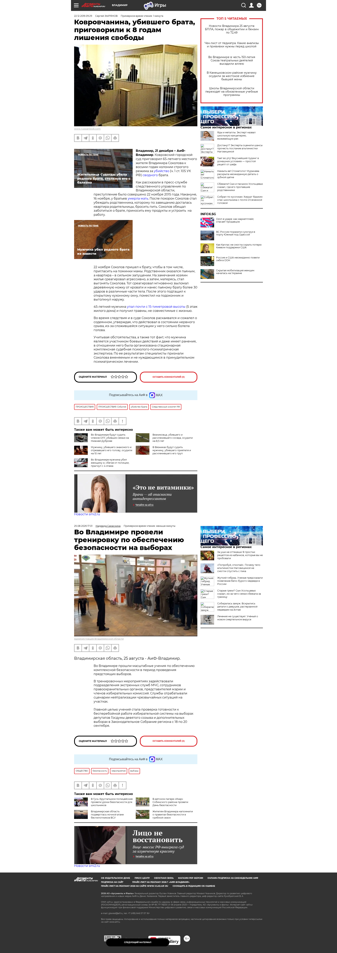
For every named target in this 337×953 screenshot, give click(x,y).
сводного (150, 175)
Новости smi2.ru (87, 514)
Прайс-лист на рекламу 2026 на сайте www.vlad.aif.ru (134, 886)
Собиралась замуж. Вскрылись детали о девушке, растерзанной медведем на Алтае (237, 606)
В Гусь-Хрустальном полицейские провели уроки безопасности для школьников (112, 802)
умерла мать (138, 198)
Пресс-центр (142, 878)
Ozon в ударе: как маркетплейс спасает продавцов (235, 220)
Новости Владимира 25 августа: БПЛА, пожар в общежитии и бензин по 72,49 (232, 29)
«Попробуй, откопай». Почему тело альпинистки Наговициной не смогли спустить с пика (238, 568)
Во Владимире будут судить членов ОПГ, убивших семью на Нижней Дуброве (110, 437)
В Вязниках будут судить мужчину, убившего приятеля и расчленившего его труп (172, 450)
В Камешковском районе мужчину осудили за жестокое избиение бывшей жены (232, 76)
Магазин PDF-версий (190, 878)
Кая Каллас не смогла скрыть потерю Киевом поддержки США (239, 246)
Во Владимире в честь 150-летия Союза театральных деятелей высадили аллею (231, 60)
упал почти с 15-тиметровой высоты (156, 307)
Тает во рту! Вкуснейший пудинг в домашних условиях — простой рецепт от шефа (238, 161)
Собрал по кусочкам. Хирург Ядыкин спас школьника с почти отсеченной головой (240, 199)
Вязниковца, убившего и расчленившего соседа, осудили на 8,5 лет (173, 437)
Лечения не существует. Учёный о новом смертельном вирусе (237, 618)
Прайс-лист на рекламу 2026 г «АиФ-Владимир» (161, 882)
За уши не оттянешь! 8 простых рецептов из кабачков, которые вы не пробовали (240, 555)
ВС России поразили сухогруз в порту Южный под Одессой (235, 233)
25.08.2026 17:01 (83, 525)
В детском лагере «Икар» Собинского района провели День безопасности (170, 802)
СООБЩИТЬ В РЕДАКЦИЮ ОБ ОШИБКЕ (194, 886)
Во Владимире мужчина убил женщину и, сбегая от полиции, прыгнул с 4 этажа (110, 462)
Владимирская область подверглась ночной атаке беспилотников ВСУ (107, 814)
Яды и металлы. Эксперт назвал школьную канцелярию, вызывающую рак (236, 135)
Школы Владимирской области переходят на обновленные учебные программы (231, 92)
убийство (161, 171)
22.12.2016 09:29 (83, 15)
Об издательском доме (115, 878)
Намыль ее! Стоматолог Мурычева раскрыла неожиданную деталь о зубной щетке (238, 174)
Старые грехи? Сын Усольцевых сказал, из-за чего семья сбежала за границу (239, 593)
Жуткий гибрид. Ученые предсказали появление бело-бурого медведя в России (240, 580)
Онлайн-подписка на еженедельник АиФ (233, 878)
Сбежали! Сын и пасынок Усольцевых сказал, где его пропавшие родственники (240, 187)
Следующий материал (137, 942)
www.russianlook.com (87, 128)
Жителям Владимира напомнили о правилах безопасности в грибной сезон (173, 814)
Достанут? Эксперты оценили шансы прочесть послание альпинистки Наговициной (240, 148)
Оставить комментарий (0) (169, 377)
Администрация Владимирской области (99, 638)
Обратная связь (164, 878)
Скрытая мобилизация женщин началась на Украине (235, 272)
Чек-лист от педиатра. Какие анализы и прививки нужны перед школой (232, 45)
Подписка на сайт (112, 882)
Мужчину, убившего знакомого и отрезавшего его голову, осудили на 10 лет (111, 450)
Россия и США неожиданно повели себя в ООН (238, 259)
